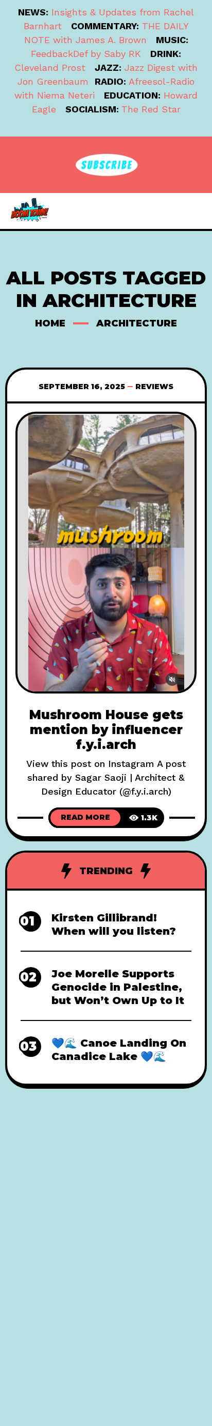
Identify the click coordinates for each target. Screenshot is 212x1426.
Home (50, 323)
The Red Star (151, 109)
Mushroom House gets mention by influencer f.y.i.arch (106, 730)
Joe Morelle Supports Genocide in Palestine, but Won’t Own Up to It (117, 987)
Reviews (154, 386)
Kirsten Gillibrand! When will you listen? (113, 924)
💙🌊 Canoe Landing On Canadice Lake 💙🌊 (118, 1050)
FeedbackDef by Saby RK (86, 53)
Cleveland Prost (49, 67)
